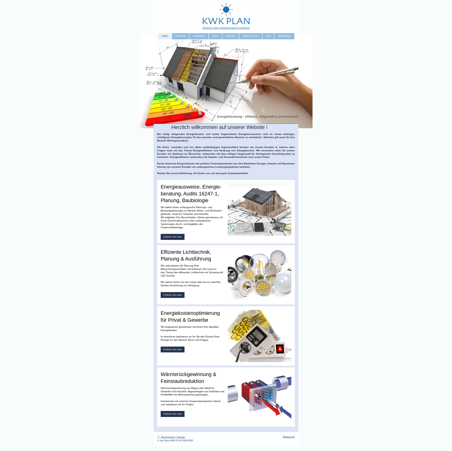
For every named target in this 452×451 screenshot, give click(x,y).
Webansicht (289, 437)
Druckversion (167, 437)
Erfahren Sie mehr (172, 236)
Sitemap (180, 437)
